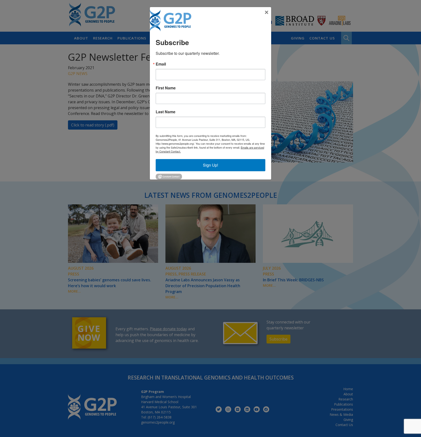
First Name (166, 88)
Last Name (165, 112)
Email (161, 64)
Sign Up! (210, 165)
